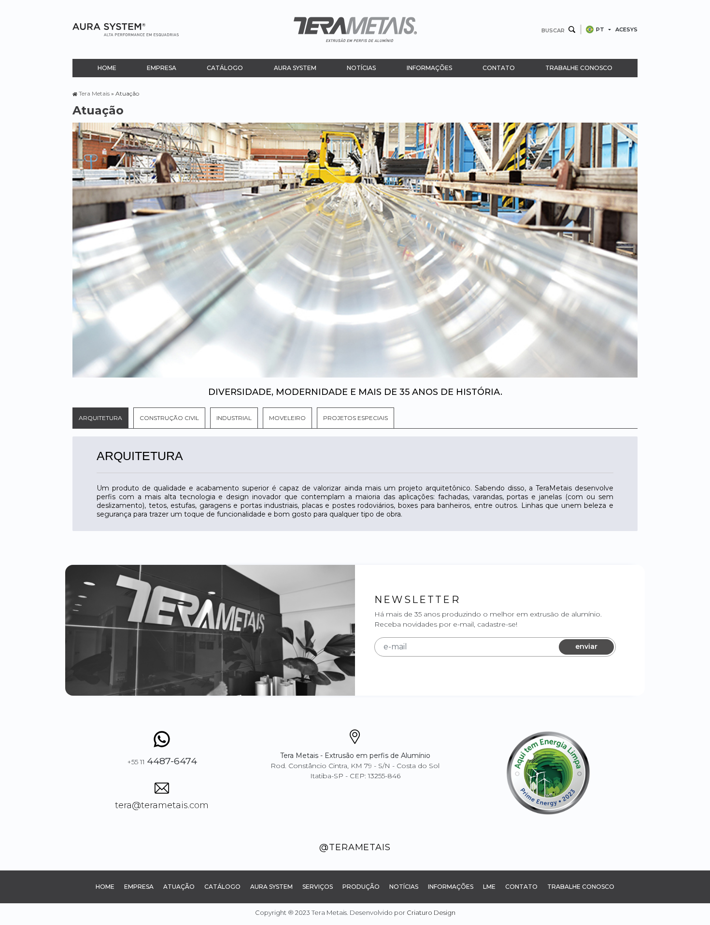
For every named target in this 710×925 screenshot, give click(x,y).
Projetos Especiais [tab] (355, 417)
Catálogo (225, 67)
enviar (586, 646)
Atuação (179, 886)
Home (107, 67)
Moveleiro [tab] (287, 417)
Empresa (161, 67)
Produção (361, 886)
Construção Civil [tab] (169, 417)
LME (489, 886)
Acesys (626, 29)
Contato (499, 67)
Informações (429, 67)
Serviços (317, 886)
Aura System (295, 67)
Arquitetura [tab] (100, 417)
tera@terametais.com (162, 805)
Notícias (361, 67)
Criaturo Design (431, 912)
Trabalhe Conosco (578, 67)
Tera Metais (94, 93)
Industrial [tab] (234, 417)
